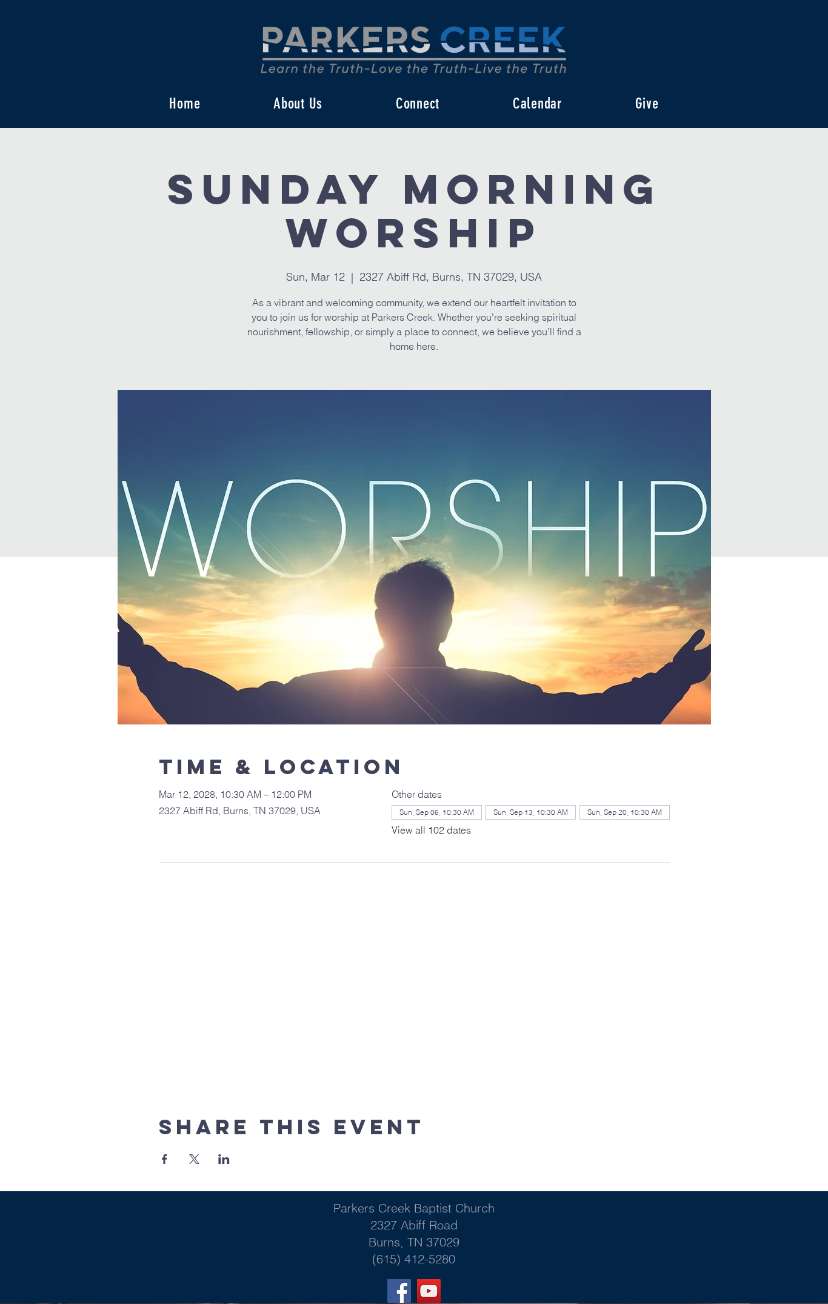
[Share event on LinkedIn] (224, 1159)
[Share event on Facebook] (164, 1159)
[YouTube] (429, 1291)
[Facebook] (399, 1291)
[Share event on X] (194, 1159)
